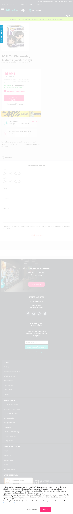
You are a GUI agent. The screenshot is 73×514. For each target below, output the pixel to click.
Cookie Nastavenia (30, 509)
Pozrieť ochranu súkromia (11, 503)
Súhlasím (45, 509)
